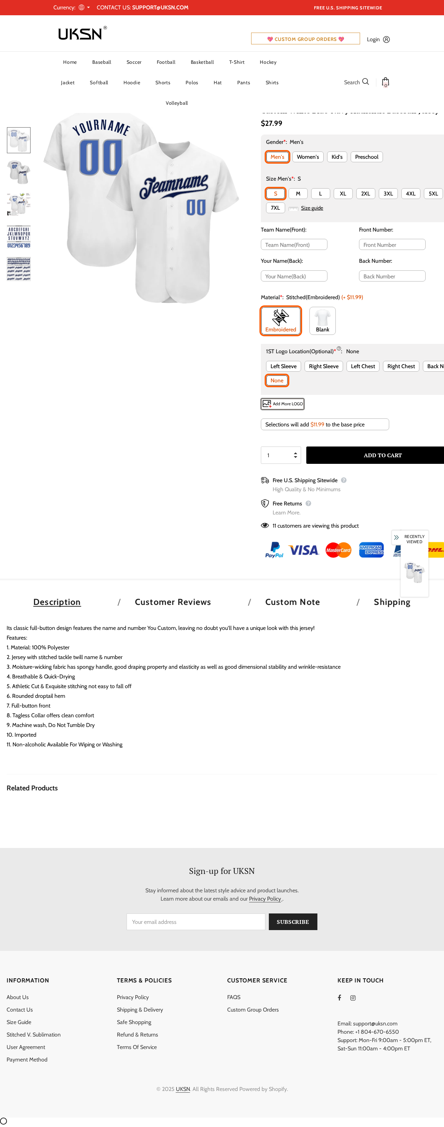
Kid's (337, 157)
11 (274, 525)
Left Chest (363, 366)
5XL (433, 193)
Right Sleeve (324, 366)
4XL (411, 193)
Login (373, 39)
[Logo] (81, 33)
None (277, 380)
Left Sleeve (284, 366)
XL (343, 193)
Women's (308, 157)
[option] (142, 204)
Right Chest (401, 366)
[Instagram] (356, 997)
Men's (277, 157)
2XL (365, 193)
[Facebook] (344, 997)
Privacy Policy (265, 898)
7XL (275, 208)
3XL (388, 193)
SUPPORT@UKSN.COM (160, 7)
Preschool (366, 157)
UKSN (183, 1089)
